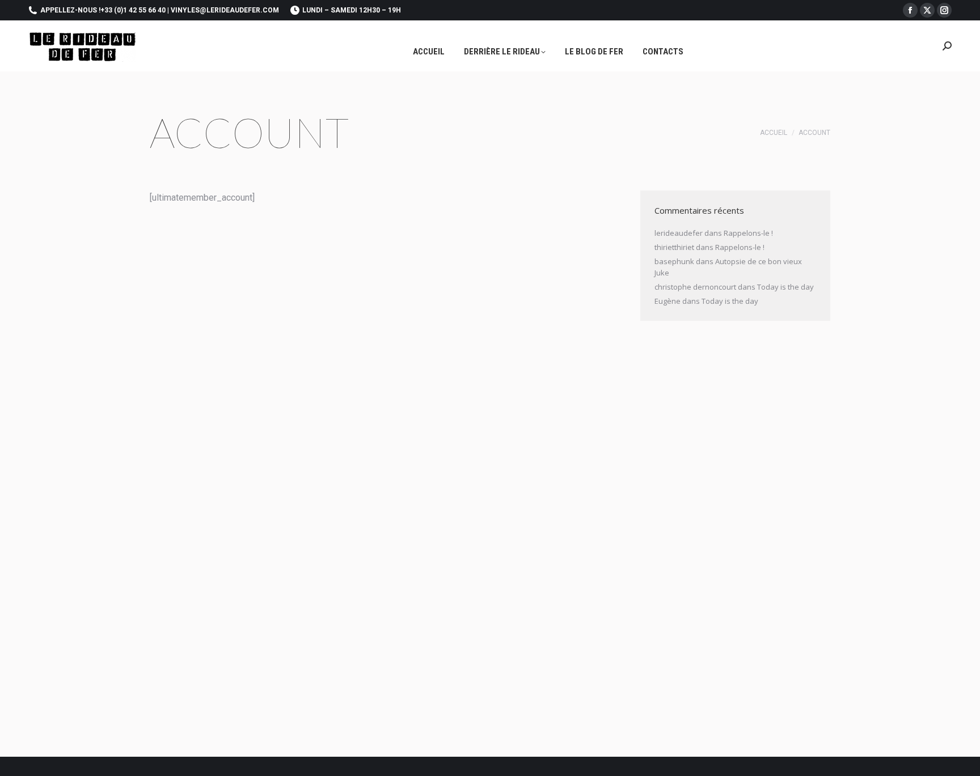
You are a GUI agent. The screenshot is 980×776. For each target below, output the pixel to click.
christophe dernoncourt (695, 287)
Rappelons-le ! (748, 233)
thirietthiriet (674, 247)
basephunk (674, 261)
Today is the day (785, 287)
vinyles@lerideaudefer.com (225, 10)
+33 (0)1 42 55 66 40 (133, 10)
